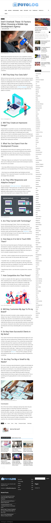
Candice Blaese (37, 32)
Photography (38, 254)
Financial (38, 172)
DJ (36, 146)
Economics (38, 148)
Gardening (38, 186)
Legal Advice (38, 216)
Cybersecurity (39, 136)
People (37, 250)
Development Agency (22, 423)
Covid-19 (38, 130)
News (37, 244)
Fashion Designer (39, 164)
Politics (37, 256)
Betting (37, 91)
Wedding (38, 313)
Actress (37, 77)
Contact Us (41, 10)
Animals (37, 81)
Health (37, 194)
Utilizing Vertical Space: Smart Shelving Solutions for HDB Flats (17, 450)
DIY (36, 144)
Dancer (37, 138)
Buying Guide (39, 108)
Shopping (38, 268)
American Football (40, 79)
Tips (37, 295)
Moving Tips (38, 234)
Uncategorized (39, 305)
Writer (37, 317)
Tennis (37, 293)
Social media (38, 283)
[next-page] (4, 468)
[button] (48, 10)
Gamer (37, 182)
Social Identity (39, 279)
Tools (37, 297)
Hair (37, 192)
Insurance (38, 210)
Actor (37, 75)
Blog (37, 97)
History (37, 196)
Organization (39, 246)
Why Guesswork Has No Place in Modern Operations (45, 42)
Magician (38, 220)
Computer (38, 126)
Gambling (38, 180)
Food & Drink (38, 174)
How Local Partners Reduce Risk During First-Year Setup (5, 450)
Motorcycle (38, 230)
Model (37, 226)
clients (12, 423)
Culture (37, 134)
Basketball (38, 87)
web (37, 311)
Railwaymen (26, 231)
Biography (38, 95)
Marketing (38, 222)
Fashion (37, 162)
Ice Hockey (38, 204)
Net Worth (26, 10)
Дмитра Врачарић (5, 28)
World (37, 315)
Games (21, 10)
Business (10, 10)
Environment (38, 154)
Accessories (38, 73)
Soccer (37, 277)
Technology (35, 10)
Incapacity (38, 206)
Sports (37, 285)
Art (36, 83)
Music (37, 236)
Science (37, 264)
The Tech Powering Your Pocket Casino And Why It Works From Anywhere (8, 498)
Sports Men (38, 287)
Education (38, 150)
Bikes (37, 93)
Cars (37, 112)
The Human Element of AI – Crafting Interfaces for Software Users (8, 506)
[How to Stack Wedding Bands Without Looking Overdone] (37, 64)
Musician (38, 238)
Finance (37, 170)
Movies (37, 232)
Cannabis (38, 110)
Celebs (37, 118)
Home (6, 10)
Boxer (37, 100)
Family (37, 158)
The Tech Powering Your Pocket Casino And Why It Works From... (41, 29)
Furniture (38, 178)
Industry (37, 208)
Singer (37, 270)
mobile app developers (15, 186)
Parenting (38, 248)
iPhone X (13, 351)
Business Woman (39, 104)
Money (37, 228)
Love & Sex (38, 218)
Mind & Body (38, 224)
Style (30, 10)
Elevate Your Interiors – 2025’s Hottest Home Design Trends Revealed (28, 450)
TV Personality (39, 301)
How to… (38, 202)
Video (37, 309)
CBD (37, 116)
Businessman (39, 106)
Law (36, 214)
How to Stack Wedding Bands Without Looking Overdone (45, 63)
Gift (36, 188)
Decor (37, 140)
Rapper (37, 258)
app (5, 423)
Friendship (38, 176)
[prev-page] (2, 468)
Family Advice (39, 160)
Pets (37, 252)
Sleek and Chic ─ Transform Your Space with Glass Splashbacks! (6, 462)
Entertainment (16, 10)
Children (38, 120)
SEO (37, 266)
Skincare (38, 275)
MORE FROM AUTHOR (16, 437)
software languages (22, 87)
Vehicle (37, 307)
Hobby (37, 198)
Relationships (39, 260)
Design (16, 423)
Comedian (38, 122)
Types (37, 303)
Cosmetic (38, 128)
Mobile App (29, 423)
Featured (38, 168)
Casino (37, 114)
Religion (37, 262)
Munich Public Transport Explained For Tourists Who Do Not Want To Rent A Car (8, 511)
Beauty (37, 89)
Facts (37, 156)
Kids (37, 212)
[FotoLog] (25, 4)
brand (9, 423)
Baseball (38, 85)
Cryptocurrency (39, 132)
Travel (6, 13)
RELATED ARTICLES (6, 437)
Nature (37, 240)
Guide (37, 190)
